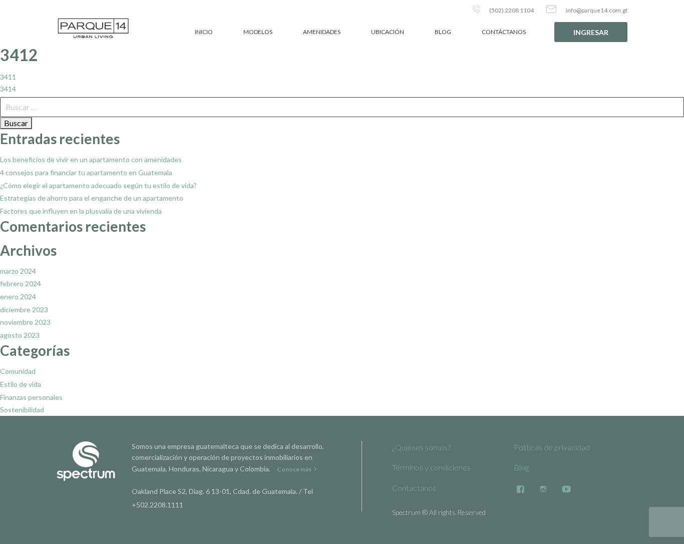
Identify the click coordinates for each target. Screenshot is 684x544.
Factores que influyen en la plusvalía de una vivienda (81, 211)
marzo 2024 (18, 271)
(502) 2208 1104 (511, 10)
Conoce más (294, 469)
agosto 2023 (20, 335)
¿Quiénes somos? (421, 447)
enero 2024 (18, 296)
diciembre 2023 (24, 309)
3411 (8, 77)
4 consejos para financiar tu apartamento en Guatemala (86, 172)
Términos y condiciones (431, 467)
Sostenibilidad (22, 409)
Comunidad (18, 371)
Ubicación (387, 32)
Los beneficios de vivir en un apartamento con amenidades (91, 159)
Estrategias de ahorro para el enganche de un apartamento (91, 198)
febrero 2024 (20, 283)
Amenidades (321, 32)
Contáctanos (504, 32)
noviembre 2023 (25, 322)
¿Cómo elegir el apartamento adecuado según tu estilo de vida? (98, 185)
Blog (443, 32)
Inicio (204, 32)
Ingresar (590, 32)
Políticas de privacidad (552, 447)
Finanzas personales (31, 397)
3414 (8, 89)
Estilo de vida (20, 384)
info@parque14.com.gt (596, 10)
